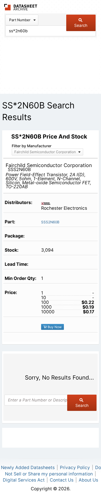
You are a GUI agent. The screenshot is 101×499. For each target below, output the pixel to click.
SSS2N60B (50, 222)
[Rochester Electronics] (47, 203)
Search (80, 25)
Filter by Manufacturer (31, 145)
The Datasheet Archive (20, 7)
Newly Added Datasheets (28, 467)
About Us (88, 480)
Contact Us (62, 480)
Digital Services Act (24, 480)
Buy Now (54, 327)
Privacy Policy (75, 467)
